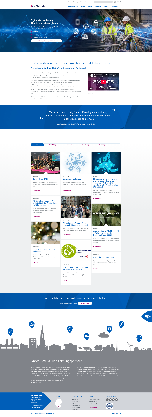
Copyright (44, 413)
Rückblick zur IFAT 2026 (42, 178)
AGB (32, 413)
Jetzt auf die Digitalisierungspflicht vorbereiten (46, 41)
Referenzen (69, 145)
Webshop (75, 2)
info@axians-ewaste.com (37, 405)
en (120, 2)
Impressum (51, 413)
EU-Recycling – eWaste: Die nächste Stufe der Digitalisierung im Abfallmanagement (46, 203)
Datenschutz (37, 413)
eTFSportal (74, 403)
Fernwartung (88, 2)
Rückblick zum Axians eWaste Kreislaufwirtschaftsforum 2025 (75, 224)
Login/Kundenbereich (72, 6)
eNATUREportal (76, 401)
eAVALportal (75, 409)
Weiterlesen (37, 190)
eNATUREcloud (76, 407)
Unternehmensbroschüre (98, 93)
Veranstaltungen (53, 145)
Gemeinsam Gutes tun (72, 178)
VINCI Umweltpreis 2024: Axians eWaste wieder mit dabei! (76, 268)
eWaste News (85, 303)
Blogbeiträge (102, 145)
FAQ (81, 2)
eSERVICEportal (76, 405)
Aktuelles (37, 145)
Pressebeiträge (85, 145)
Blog (69, 2)
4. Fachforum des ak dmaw (103, 257)
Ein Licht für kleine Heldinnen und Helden (44, 250)
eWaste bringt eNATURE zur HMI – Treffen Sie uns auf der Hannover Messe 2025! (106, 232)
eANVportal (75, 399)
